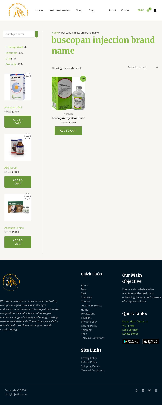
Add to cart (18, 121)
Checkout (86, 297)
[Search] (36, 34)
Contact (125, 10)
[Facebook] (143, 390)
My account (88, 313)
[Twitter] (149, 390)
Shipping (86, 330)
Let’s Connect (130, 329)
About (112, 10)
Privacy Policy (89, 321)
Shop (79, 10)
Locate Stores (130, 333)
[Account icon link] (155, 10)
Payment (86, 317)
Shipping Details (90, 366)
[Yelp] (136, 390)
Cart (83, 293)
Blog (91, 10)
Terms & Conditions (93, 338)
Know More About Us (135, 321)
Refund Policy (89, 325)
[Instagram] (156, 390)
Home (39, 10)
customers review (59, 10)
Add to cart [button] (68, 130)
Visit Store (128, 325)
